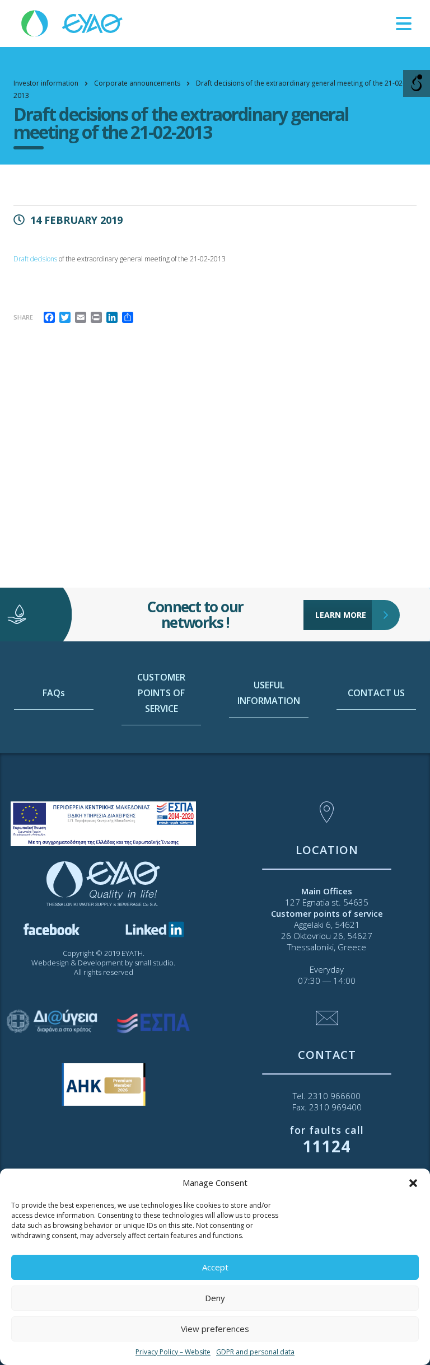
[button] (413, 1183)
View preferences (215, 1328)
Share (23, 317)
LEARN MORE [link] (340, 614)
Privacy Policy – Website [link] (173, 1352)
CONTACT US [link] (376, 693)
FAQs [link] (54, 693)
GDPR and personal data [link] (255, 1352)
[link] (73, 22)
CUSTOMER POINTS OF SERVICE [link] (161, 693)
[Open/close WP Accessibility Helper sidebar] (416, 83)
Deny (215, 1297)
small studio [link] (154, 963)
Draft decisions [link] (35, 259)
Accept (215, 1267)
